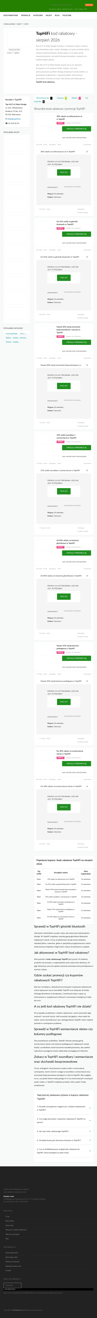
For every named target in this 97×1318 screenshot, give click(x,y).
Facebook (80, 212)
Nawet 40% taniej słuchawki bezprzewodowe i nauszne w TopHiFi (68, 330)
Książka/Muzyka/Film (16, 342)
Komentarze (87, 144)
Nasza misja (9, 1225)
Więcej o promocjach (12, 1234)
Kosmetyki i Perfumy (23, 338)
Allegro (81, 9)
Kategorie (38, 15)
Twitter (86, 212)
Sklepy (49, 15)
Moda (15, 334)
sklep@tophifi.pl (14, 119)
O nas (7, 1216)
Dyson (76, 9)
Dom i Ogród (23, 334)
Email (59, 144)
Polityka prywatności (13, 1261)
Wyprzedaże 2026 (12, 1253)
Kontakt (8, 1270)
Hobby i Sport (16, 338)
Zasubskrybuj (10, 1289)
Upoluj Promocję (77, 129)
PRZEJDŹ (64, 172)
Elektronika (9, 338)
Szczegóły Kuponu (72, 186)
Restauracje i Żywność (9, 342)
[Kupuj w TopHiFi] (19, 39)
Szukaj (89, 5)
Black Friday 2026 (12, 1257)
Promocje (25, 15)
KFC (85, 9)
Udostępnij (52, 144)
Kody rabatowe (11, 15)
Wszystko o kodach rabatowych (16, 1230)
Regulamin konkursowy (13, 1266)
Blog (57, 15)
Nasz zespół (10, 1221)
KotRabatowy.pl (17, 1310)
